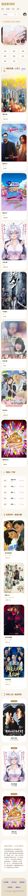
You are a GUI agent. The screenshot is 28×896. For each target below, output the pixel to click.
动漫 (18, 9)
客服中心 (18, 887)
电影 (2, 9)
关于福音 (6, 882)
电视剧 (8, 9)
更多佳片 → (24, 69)
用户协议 (14, 882)
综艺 (13, 9)
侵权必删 (22, 882)
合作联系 (10, 887)
